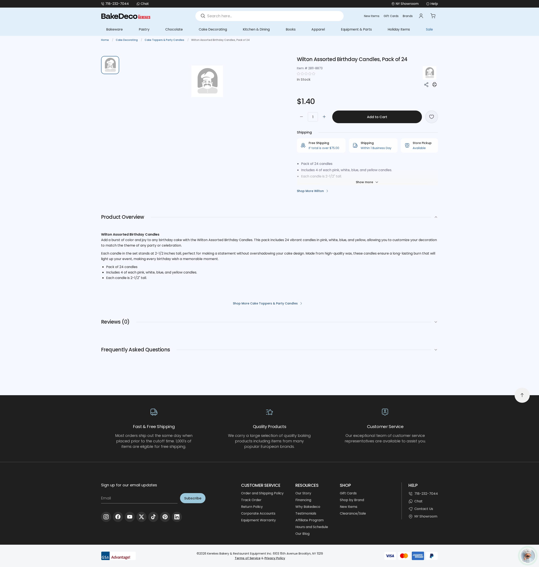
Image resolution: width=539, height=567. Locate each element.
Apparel (318, 29)
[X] (141, 517)
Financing (303, 500)
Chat (145, 3)
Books (291, 29)
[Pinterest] (165, 517)
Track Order (251, 500)
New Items (371, 16)
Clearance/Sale (353, 513)
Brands (408, 16)
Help (434, 3)
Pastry (144, 29)
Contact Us (423, 508)
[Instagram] (106, 517)
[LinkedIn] (177, 517)
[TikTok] (153, 517)
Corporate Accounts (258, 513)
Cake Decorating (213, 29)
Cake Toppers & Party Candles (165, 40)
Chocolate (174, 29)
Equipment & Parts (356, 29)
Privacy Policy (274, 558)
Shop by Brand (352, 500)
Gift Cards (391, 16)
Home (105, 40)
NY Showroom (425, 516)
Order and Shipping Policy (262, 493)
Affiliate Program (309, 520)
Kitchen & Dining (256, 29)
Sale (429, 29)
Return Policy (252, 506)
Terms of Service (247, 558)
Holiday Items (399, 29)
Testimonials (305, 513)
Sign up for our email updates (129, 485)
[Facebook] (118, 517)
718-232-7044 (117, 3)
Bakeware (114, 29)
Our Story (303, 493)
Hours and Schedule (311, 526)
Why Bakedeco (307, 506)
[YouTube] (130, 517)
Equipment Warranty (258, 520)
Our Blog (302, 533)
